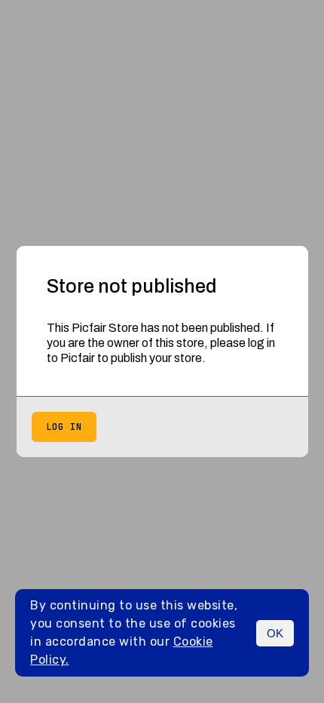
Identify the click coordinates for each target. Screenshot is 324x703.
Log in (64, 427)
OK (275, 633)
